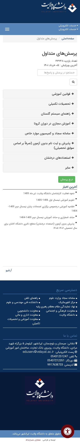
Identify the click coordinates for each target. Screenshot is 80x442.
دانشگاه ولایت (67, 315)
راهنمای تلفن (31, 298)
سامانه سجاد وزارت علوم (62, 298)
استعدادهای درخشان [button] (57, 157)
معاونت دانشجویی (28, 311)
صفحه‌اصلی (68, 38)
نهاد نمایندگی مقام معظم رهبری (58, 306)
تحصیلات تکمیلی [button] (59, 103)
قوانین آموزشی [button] (61, 94)
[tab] (40, 94)
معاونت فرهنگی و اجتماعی (61, 311)
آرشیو (9, 270)
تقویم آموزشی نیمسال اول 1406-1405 (55, 200)
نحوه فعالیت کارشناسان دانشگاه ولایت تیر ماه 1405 (48, 193)
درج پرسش (66, 179)
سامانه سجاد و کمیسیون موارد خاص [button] (47, 133)
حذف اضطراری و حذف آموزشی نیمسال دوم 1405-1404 (47, 217)
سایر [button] (67, 167)
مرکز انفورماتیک (67, 302)
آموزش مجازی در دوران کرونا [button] (52, 123)
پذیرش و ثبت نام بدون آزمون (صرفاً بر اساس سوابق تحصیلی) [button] (43, 145)
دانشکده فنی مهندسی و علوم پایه (23, 304)
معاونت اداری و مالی (27, 315)
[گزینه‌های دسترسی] (67, 431)
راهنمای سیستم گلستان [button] (55, 113)
